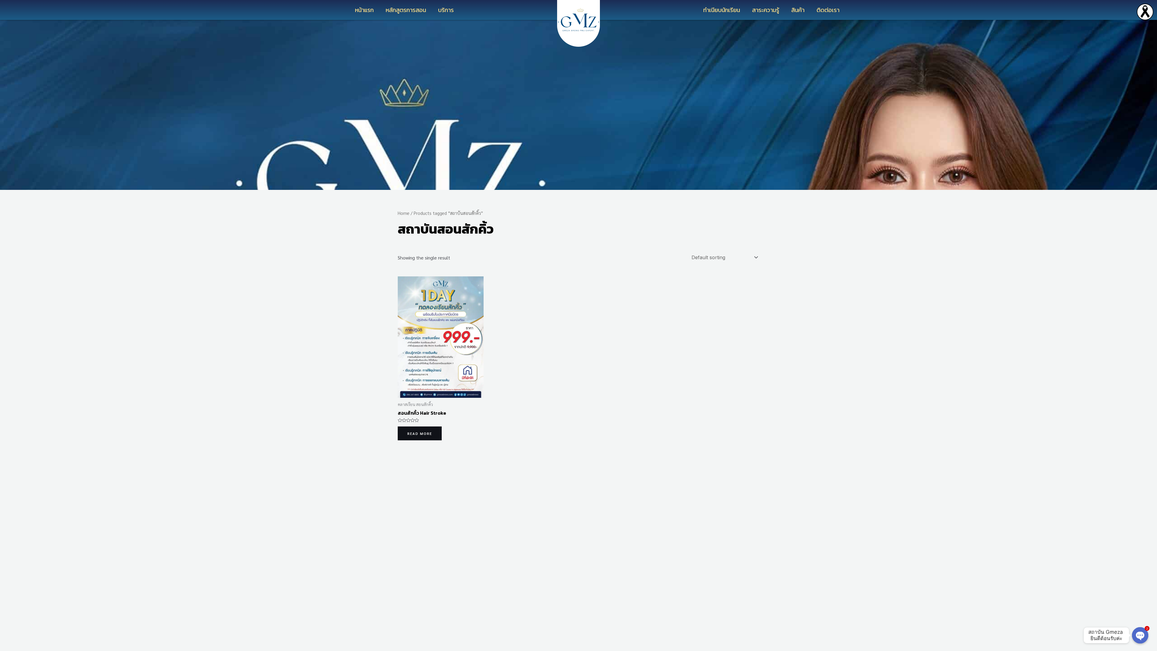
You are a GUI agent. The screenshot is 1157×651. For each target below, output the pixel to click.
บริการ (446, 9)
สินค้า (797, 9)
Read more (419, 433)
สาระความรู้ (765, 9)
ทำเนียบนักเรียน (721, 9)
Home (403, 213)
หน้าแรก (364, 9)
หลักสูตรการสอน (406, 9)
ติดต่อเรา (828, 9)
